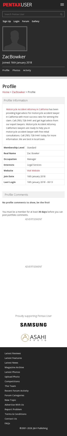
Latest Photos (12, 372)
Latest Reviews (13, 353)
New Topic (10, 400)
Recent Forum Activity (17, 390)
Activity (27, 70)
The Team (10, 386)
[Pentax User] (17, 4)
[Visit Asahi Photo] (33, 338)
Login (16, 21)
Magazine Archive (14, 367)
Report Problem (13, 409)
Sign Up (7, 21)
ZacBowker (18, 92)
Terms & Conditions (15, 414)
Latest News (11, 362)
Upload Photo (12, 376)
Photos (16, 70)
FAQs (7, 423)
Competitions (12, 381)
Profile (6, 70)
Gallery (35, 21)
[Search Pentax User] (61, 14)
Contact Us (11, 418)
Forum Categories (14, 395)
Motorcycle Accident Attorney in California (27, 109)
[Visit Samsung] (33, 325)
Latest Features (13, 358)
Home (5, 92)
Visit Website (33, 170)
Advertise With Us (14, 404)
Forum (25, 21)
